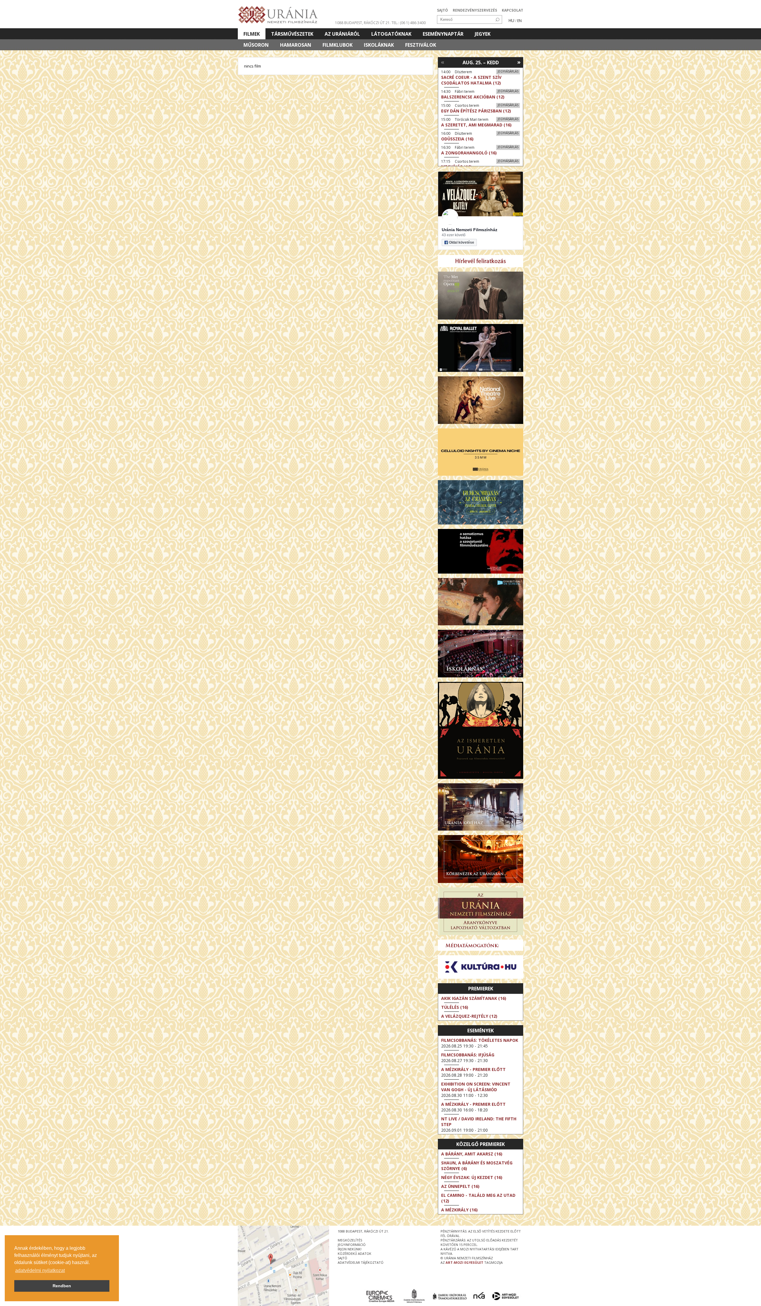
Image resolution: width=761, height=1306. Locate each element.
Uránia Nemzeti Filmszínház (469, 229)
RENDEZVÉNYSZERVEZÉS (475, 10)
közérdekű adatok (354, 1253)
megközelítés (350, 1240)
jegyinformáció (352, 1244)
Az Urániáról (342, 34)
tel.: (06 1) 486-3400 (408, 22)
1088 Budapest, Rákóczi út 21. (363, 22)
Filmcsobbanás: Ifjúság (467, 1055)
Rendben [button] (62, 1285)
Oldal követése (461, 242)
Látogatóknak (391, 34)
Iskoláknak (379, 45)
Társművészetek (292, 34)
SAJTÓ (442, 10)
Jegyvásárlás (508, 71)
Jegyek (482, 34)
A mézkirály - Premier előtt (473, 1069)
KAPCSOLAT (512, 10)
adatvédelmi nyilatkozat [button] (40, 1270)
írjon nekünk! (349, 1249)
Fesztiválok (420, 45)
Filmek (251, 34)
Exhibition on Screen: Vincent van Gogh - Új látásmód (475, 1086)
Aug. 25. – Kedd (481, 62)
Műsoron (256, 45)
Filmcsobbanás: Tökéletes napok (479, 1040)
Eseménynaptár (443, 34)
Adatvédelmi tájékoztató (360, 1262)
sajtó (342, 1258)
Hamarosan (295, 45)
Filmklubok (338, 45)
